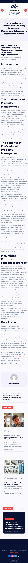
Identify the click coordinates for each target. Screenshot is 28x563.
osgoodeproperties (20, 356)
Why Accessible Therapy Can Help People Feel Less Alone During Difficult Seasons (14, 525)
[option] (14, 523)
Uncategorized (9, 519)
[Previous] (21, 508)
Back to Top (14, 560)
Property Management (16, 57)
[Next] (24, 508)
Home (14, 37)
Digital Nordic (7, 57)
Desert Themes (14, 552)
